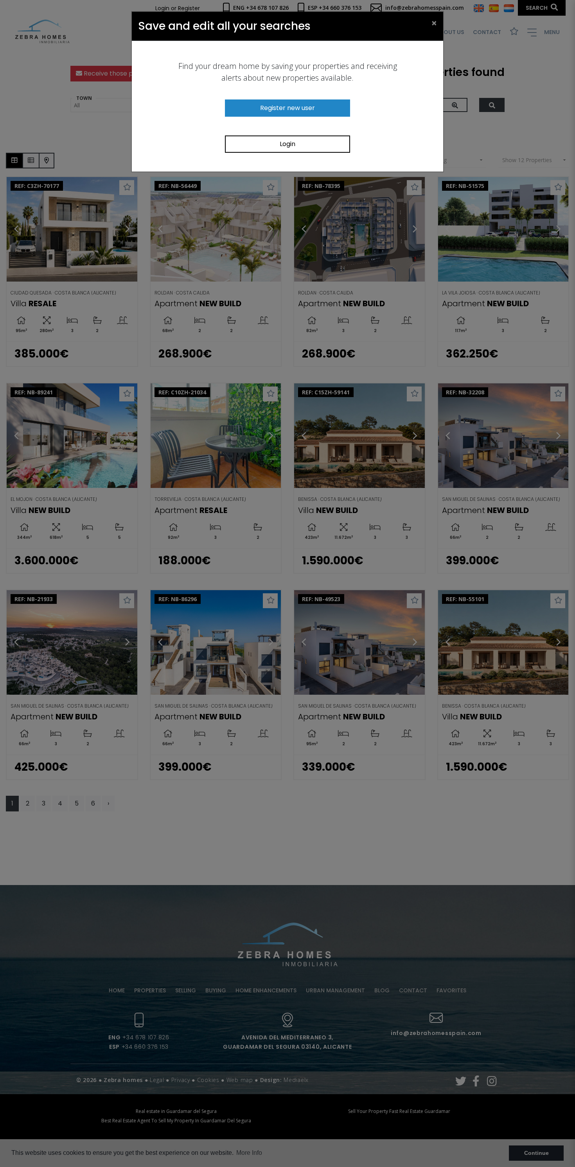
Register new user (287, 107)
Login (287, 143)
